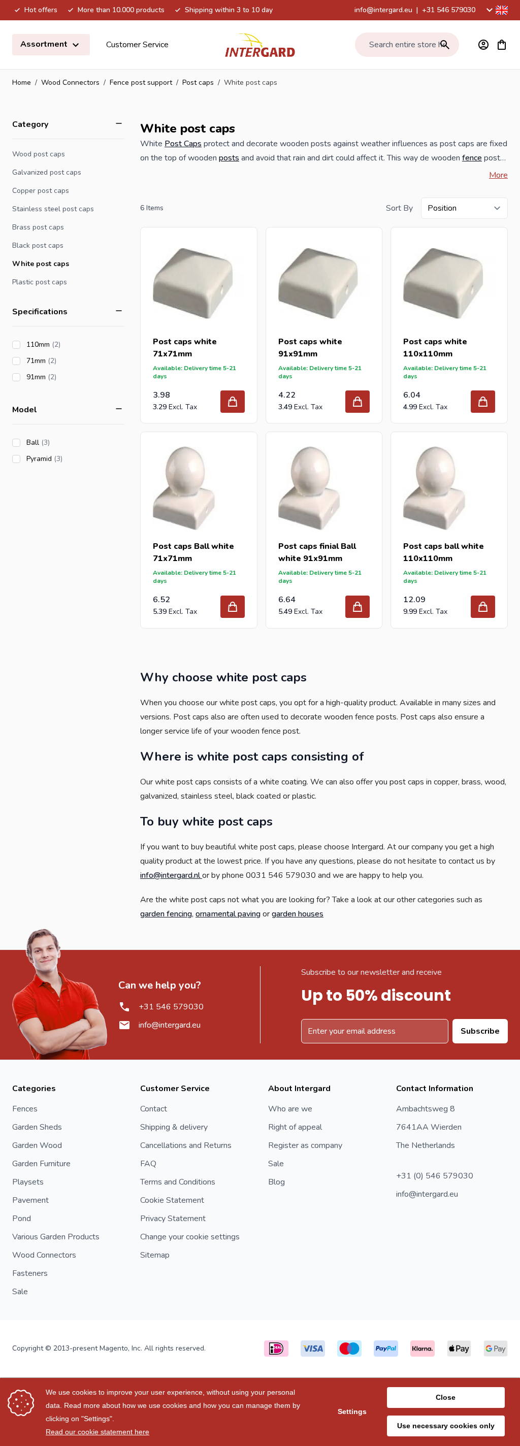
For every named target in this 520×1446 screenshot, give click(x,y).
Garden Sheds (37, 1127)
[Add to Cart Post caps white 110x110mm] (483, 401)
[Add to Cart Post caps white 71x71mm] (232, 401)
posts (229, 157)
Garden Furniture (41, 1163)
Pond (21, 1218)
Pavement (30, 1200)
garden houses (297, 913)
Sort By (399, 208)
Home (21, 82)
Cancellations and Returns (186, 1145)
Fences (25, 1108)
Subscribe (480, 1031)
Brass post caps (38, 227)
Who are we (290, 1108)
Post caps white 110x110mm (435, 347)
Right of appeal (295, 1127)
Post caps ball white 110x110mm (443, 552)
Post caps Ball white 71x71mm (193, 552)
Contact (153, 1108)
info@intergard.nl (171, 875)
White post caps (40, 264)
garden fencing (166, 913)
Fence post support (141, 82)
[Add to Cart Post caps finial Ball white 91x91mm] (357, 607)
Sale (20, 1291)
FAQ (148, 1163)
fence (472, 157)
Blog (276, 1182)
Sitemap (155, 1255)
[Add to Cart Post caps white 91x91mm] (357, 401)
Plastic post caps (39, 282)
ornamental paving (228, 913)
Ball (66, 442)
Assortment (45, 44)
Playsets (28, 1182)
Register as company (305, 1145)
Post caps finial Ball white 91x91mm (317, 552)
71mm (70, 361)
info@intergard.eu (383, 10)
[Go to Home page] (259, 44)
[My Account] (483, 45)
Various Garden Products (56, 1236)
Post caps (198, 82)
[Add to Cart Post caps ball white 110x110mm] (483, 607)
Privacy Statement (173, 1218)
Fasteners (30, 1273)
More (498, 175)
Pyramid (73, 459)
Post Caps (183, 143)
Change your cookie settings (190, 1236)
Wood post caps (38, 154)
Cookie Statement (172, 1200)
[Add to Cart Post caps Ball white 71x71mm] (232, 607)
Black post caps (37, 245)
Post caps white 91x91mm (310, 347)
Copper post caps (40, 190)
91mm (70, 377)
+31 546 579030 (448, 10)
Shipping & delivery (174, 1127)
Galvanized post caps (46, 172)
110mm (72, 344)
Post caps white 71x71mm (185, 347)
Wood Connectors (70, 82)
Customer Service (137, 44)
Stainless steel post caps (53, 209)
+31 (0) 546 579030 (434, 1175)
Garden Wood (37, 1145)
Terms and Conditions (177, 1182)
